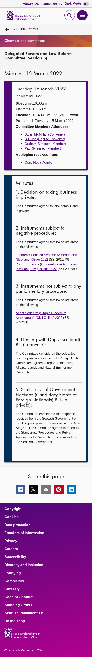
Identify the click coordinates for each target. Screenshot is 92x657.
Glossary (12, 589)
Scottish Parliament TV (23, 613)
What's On (31, 4)
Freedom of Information (24, 533)
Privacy (10, 541)
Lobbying (12, 573)
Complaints (14, 581)
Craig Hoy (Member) (40, 162)
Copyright (12, 509)
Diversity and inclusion (23, 565)
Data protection (17, 525)
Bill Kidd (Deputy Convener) (45, 139)
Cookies (11, 517)
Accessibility (15, 557)
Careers (11, 549)
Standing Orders (18, 605)
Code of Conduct (18, 597)
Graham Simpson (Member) (45, 144)
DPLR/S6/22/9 (25, 29)
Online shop (14, 621)
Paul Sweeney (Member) (43, 148)
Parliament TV (52, 4)
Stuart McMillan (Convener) (45, 134)
